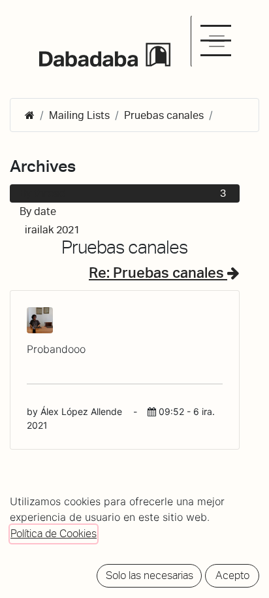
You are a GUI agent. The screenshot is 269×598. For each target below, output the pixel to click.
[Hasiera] (30, 115)
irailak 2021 (125, 230)
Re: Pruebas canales (158, 272)
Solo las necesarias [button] (149, 575)
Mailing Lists (79, 115)
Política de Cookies (53, 533)
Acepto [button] (232, 575)
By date (38, 211)
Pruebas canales (164, 115)
